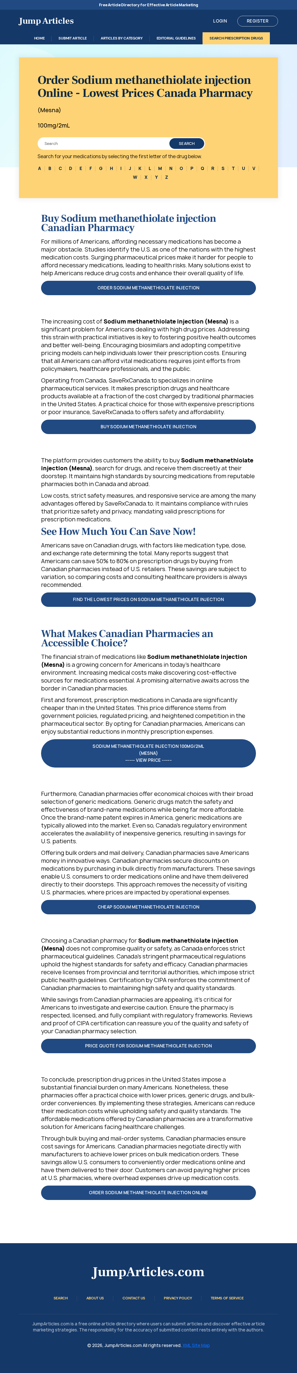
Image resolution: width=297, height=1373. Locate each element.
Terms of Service (227, 1298)
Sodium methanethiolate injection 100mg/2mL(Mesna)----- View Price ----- (148, 753)
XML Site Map (196, 1345)
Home (39, 38)
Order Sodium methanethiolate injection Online (148, 1193)
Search (187, 143)
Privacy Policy (178, 1298)
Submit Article (72, 38)
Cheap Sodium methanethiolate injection (149, 907)
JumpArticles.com (148, 1272)
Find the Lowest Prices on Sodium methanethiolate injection (148, 599)
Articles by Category (122, 38)
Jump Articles (46, 21)
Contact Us (134, 1298)
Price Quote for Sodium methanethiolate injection (148, 1046)
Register (257, 21)
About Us (95, 1298)
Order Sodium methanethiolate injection (148, 288)
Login (220, 21)
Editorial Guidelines (176, 38)
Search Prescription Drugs (236, 38)
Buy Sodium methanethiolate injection (148, 427)
